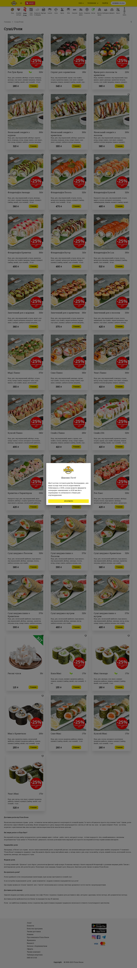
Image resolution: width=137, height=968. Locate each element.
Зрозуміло (68, 501)
